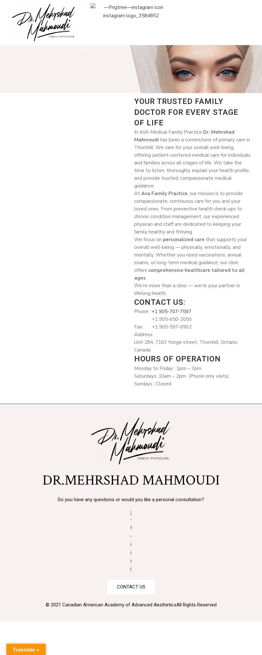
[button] (218, 8)
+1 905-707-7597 (171, 311)
